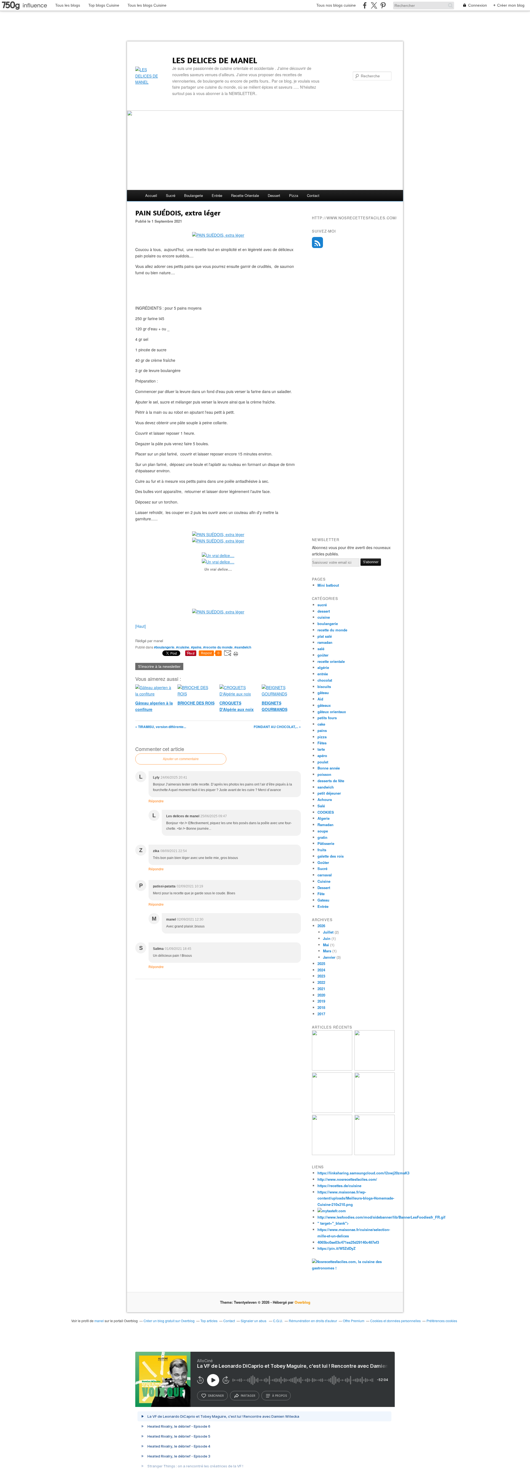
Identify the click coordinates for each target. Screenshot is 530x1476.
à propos (279, 1395)
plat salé (324, 636)
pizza (293, 195)
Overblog (302, 1302)
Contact (313, 195)
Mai (326, 944)
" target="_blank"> (333, 1223)
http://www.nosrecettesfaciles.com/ (347, 1179)
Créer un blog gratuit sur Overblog (169, 1320)
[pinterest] (383, 5)
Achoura (324, 799)
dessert (274, 195)
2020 (321, 995)
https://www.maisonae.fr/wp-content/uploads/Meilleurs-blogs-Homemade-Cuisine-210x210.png (355, 1198)
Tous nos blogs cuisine (336, 5)
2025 (321, 963)
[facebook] (364, 5)
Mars (327, 950)
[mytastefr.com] (331, 1210)
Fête (321, 893)
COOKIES (325, 812)
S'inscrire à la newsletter (159, 666)
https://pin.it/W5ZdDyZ (336, 1248)
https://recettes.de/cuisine (339, 1185)
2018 (321, 1007)
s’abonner (216, 1395)
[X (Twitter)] (373, 5)
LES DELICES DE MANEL (214, 60)
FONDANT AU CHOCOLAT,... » (277, 726)
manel (99, 1320)
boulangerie (193, 195)
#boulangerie (164, 647)
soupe (322, 831)
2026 (321, 925)
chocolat (324, 680)
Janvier (329, 957)
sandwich (325, 787)
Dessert (323, 887)
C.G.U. (278, 1320)
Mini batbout (328, 585)
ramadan (324, 642)
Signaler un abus (254, 1320)
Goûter (323, 862)
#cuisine (182, 647)
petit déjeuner (329, 793)
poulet (322, 762)
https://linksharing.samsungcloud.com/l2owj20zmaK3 (363, 1172)
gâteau (323, 692)
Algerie (323, 818)
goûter (322, 655)
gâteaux (324, 705)
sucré (170, 195)
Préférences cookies (441, 1320)
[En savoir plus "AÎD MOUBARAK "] (332, 1153)
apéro (322, 755)
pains (322, 730)
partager (248, 1395)
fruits (321, 849)
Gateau (323, 900)
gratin (322, 837)
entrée (217, 195)
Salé (321, 805)
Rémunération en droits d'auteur (313, 1320)
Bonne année (328, 768)
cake (321, 724)
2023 (321, 976)
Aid (320, 699)
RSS (317, 242)
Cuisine (323, 881)
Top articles (209, 1320)
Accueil (151, 195)
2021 (321, 988)
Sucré (322, 868)
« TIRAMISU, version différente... (160, 726)
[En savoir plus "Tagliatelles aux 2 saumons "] (332, 1069)
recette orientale (245, 195)
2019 (321, 1001)
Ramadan (325, 824)
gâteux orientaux (331, 711)
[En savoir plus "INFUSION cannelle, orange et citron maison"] (374, 1111)
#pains (196, 647)
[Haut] (140, 626)
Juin (326, 938)
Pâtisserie (325, 843)
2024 (321, 969)
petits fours (327, 717)
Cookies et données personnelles (395, 1320)
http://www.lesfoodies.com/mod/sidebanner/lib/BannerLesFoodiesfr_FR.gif (381, 1217)
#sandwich (242, 647)
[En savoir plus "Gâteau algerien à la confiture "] (332, 1111)
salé (320, 648)
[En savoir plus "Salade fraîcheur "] (374, 1069)
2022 (321, 982)
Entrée (322, 906)
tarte (321, 749)
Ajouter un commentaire (181, 759)
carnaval (324, 874)
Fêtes (322, 742)
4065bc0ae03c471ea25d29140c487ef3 (348, 1242)
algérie (323, 667)
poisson (324, 774)
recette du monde (332, 629)
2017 (321, 1013)
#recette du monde (218, 647)
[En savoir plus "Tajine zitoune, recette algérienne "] (374, 1153)
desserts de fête (330, 780)
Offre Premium (353, 1320)
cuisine (323, 617)
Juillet (328, 932)
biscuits (324, 686)
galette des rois (330, 856)
